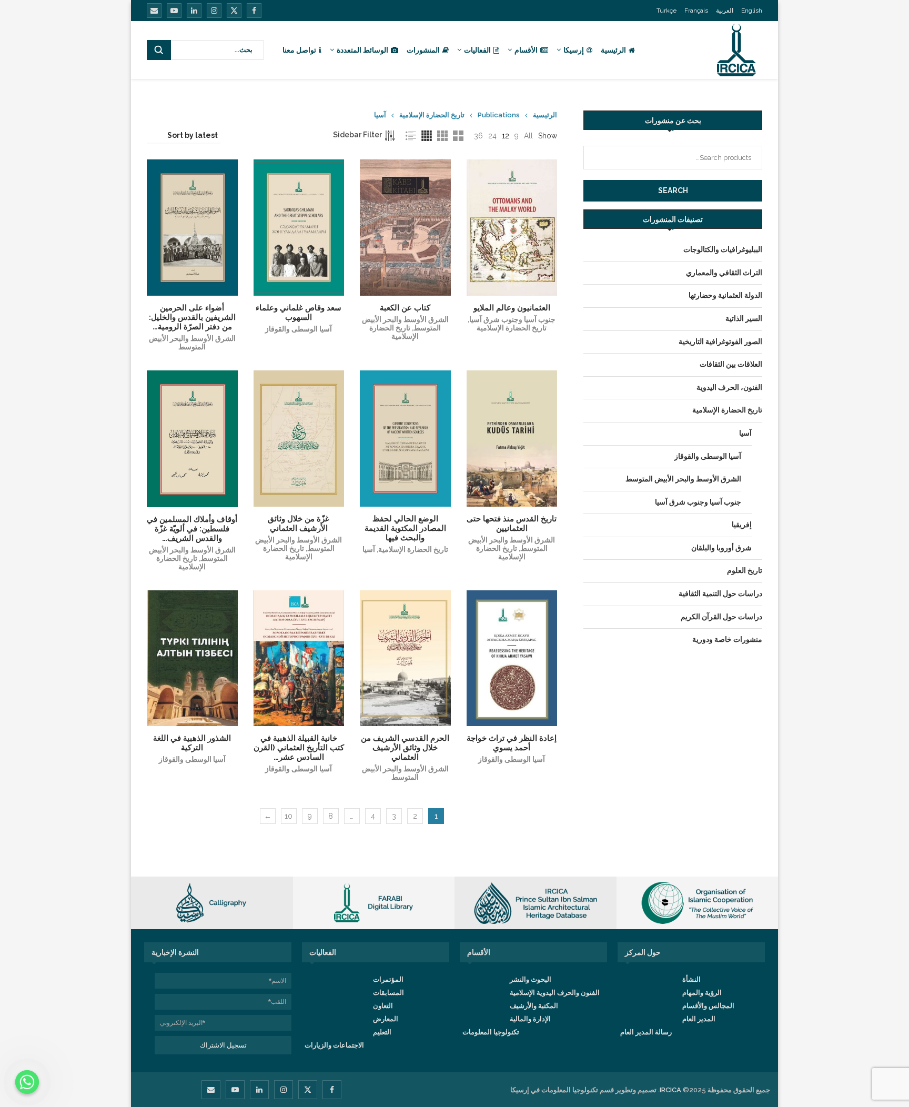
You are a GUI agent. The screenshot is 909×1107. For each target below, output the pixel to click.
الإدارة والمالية (530, 1019)
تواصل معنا (299, 50)
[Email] (154, 10)
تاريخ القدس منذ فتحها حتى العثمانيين (512, 523)
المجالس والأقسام (708, 1006)
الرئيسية (613, 50)
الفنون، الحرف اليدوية (729, 387)
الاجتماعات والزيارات (334, 1045)
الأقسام (526, 50)
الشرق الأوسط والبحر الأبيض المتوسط (192, 342)
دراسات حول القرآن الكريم (721, 616)
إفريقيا (742, 524)
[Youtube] (174, 10)
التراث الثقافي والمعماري (724, 272)
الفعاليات (477, 50)
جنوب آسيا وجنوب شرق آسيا (512, 319)
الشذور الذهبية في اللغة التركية (192, 742)
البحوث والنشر (530, 979)
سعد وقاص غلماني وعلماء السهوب (298, 312)
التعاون (383, 1006)
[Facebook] (254, 10)
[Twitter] (234, 10)
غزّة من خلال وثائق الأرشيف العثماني (298, 523)
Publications (499, 115)
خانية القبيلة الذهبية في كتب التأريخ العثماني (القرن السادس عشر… (299, 747)
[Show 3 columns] (442, 135)
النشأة (691, 979)
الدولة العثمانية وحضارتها (725, 295)
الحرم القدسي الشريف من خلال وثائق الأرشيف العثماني (405, 747)
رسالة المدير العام (646, 1032)
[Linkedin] (194, 10)
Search (673, 190)
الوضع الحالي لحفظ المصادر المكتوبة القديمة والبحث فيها (405, 528)
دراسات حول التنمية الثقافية (720, 593)
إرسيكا (573, 50)
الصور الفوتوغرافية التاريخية (720, 341)
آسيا (368, 549)
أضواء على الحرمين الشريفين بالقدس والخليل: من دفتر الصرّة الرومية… (192, 317)
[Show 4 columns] (426, 135)
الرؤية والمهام (702, 993)
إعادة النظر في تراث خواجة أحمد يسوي (512, 742)
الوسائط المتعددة (362, 50)
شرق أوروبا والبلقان (721, 548)
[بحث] (159, 50)
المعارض (385, 1019)
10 (288, 816)
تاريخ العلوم (744, 570)
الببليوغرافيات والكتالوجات (722, 249)
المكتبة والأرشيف (534, 1006)
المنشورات (423, 50)
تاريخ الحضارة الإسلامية (431, 115)
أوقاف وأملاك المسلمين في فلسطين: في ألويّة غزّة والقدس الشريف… (192, 529)
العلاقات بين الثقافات (731, 364)
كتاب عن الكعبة (405, 308)
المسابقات (388, 993)
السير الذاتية (743, 318)
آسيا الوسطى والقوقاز (298, 329)
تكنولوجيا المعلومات (490, 1032)
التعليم (382, 1032)
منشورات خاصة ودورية (727, 639)
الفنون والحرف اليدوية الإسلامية (555, 993)
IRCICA (670, 1090)
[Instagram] (214, 10)
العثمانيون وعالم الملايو (511, 308)
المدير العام (698, 1019)
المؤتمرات (388, 979)
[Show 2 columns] (458, 135)
